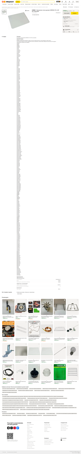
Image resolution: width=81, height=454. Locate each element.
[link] (9, 388)
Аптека (28, 434)
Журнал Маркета (46, 431)
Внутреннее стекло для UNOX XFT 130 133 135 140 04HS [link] (33, 361)
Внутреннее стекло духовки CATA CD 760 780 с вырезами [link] (21, 360)
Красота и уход (29, 435)
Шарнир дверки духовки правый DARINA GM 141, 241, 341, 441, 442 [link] (8, 360)
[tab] (4, 4)
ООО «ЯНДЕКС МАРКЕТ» (76, 451)
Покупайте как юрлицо (47, 427)
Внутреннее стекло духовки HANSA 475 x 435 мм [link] (46, 360)
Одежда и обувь (29, 431)
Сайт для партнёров (47, 444)
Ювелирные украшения (30, 448)
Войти (77, 1)
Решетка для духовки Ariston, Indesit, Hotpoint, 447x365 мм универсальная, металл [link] (58, 382)
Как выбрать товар (47, 424)
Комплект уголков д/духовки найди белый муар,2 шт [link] (21, 338)
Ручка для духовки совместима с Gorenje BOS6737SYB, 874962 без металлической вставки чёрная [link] (33, 382)
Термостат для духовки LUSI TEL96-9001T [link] (21, 316)
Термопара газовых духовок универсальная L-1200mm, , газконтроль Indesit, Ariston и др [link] (46, 339)
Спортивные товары (30, 442)
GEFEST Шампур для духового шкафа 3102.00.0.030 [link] (58, 361)
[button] (35, 15)
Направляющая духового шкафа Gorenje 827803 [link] (72, 382)
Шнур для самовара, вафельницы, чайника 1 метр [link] (21, 382)
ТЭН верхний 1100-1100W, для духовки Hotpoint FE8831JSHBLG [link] (72, 316)
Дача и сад (28, 438)
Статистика (4, 452)
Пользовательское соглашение (12, 452)
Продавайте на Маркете (48, 441)
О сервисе (45, 428)
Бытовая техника (29, 427)
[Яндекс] (79, 452)
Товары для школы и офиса (31, 441)
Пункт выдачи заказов (64, 428)
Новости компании (64, 424)
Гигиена (28, 428)
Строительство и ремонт (31, 445)
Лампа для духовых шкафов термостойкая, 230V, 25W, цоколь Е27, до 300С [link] (72, 360)
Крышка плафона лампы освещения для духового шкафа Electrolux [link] (46, 382)
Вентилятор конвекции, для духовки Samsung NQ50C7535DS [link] (46, 316)
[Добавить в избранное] (13, 300)
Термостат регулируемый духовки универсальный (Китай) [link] (72, 339)
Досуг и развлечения (30, 424)
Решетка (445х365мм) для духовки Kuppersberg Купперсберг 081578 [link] (59, 339)
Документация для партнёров (48, 442)
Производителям (63, 427)
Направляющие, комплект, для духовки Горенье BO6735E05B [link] (59, 316)
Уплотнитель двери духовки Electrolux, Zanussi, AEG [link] (7, 382)
